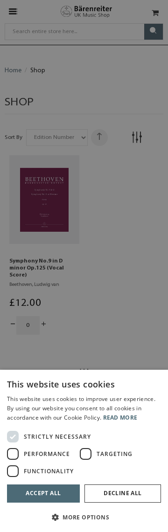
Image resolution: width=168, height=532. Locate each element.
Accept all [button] (43, 493)
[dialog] (84, 451)
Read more (120, 417)
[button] (84, 516)
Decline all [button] (122, 493)
